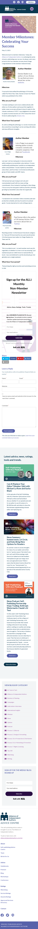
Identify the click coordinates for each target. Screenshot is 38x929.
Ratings (3, 886)
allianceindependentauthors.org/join (11, 838)
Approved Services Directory (7, 901)
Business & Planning (13, 698)
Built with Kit (19, 347)
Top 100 (9, 750)
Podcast (9, 726)
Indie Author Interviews (14, 706)
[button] (6, 358)
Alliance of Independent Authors (11, 57)
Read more (12, 514)
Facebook (26, 152)
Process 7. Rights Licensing (15, 746)
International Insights (13, 710)
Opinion (9, 722)
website (21, 82)
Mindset (9, 714)
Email (21, 378)
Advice (3, 862)
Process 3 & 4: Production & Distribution (19, 738)
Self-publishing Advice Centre (8, 848)
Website (4, 386)
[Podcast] (22, 2)
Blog (2, 873)
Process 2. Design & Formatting (16, 734)
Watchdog (10, 755)
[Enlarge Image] (19, 24)
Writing (9, 759)
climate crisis (21, 116)
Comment (5, 405)
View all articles (11, 664)
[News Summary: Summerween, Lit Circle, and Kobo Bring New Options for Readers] (19, 533)
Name (4, 378)
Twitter (17, 224)
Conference (4, 880)
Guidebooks (5, 866)
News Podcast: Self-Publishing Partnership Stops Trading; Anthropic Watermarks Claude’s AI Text (17, 605)
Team (2, 853)
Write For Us (5, 856)
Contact (3, 908)
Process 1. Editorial (13, 730)
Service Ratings (6, 893)
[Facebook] (18, 2)
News (9, 718)
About (3, 843)
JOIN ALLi (31, 2)
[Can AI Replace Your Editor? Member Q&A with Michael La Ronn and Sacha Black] (19, 480)
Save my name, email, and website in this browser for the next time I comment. (19, 397)
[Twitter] (14, 2)
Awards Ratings (6, 897)
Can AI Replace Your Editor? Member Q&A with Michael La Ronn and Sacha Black (18, 487)
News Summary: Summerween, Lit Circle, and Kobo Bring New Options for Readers (17, 540)
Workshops (4, 876)
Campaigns (10, 702)
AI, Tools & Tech (12, 690)
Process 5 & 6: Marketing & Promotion (19, 742)
